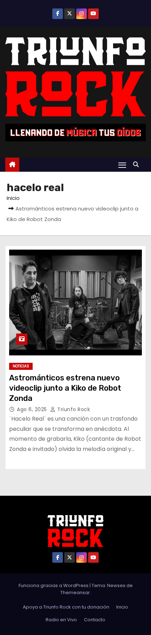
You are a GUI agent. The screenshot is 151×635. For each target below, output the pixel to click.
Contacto (94, 619)
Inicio (13, 198)
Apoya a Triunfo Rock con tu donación (66, 607)
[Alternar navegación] (122, 165)
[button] (138, 164)
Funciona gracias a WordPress (54, 585)
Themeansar (75, 592)
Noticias (21, 366)
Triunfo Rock (73, 409)
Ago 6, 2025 (32, 409)
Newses (116, 585)
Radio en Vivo (61, 619)
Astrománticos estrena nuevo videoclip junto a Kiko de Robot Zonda (65, 388)
